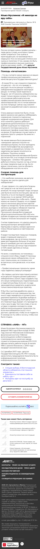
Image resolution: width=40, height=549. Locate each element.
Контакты (6, 465)
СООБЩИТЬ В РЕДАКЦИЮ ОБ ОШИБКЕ (17, 479)
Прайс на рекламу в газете (23, 465)
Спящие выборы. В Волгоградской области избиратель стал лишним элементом (19, 370)
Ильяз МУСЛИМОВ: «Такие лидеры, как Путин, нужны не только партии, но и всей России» (23, 443)
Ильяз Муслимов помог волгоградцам (22, 435)
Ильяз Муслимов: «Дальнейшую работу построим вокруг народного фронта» (22, 429)
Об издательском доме (12, 468)
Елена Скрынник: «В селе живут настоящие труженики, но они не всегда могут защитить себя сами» (23, 450)
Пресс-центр (29, 468)
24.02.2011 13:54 (6, 8)
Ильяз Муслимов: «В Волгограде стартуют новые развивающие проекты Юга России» (23, 422)
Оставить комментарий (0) (20, 397)
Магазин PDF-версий (11, 471)
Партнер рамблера (19, 539)
